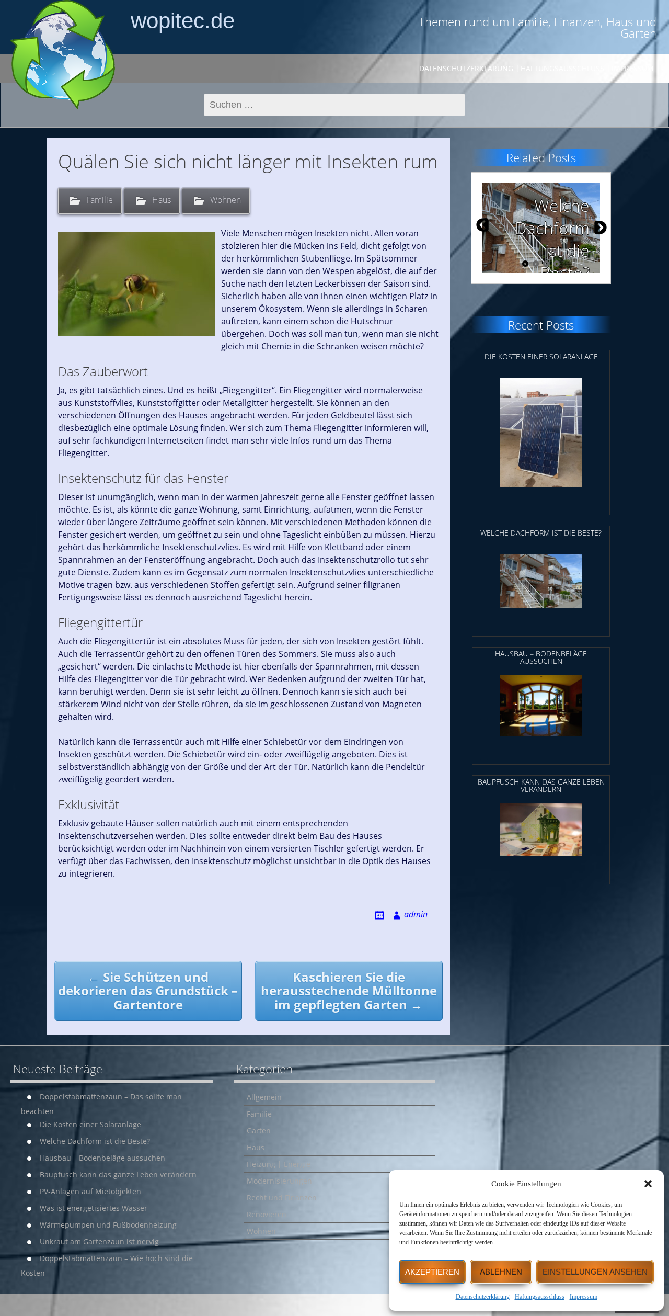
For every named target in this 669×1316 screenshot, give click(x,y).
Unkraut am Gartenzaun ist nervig (99, 1241)
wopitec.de (183, 20)
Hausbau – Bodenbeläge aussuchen (102, 1158)
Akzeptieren (432, 1271)
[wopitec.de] (62, 54)
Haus (161, 200)
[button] (648, 1183)
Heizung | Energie (278, 1164)
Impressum (583, 1296)
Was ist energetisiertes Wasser (93, 1208)
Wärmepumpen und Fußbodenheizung (108, 1225)
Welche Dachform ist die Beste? (95, 1141)
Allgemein (264, 1097)
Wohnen (225, 200)
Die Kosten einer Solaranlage (90, 1124)
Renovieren (266, 1214)
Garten (259, 1131)
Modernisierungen (279, 1181)
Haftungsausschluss (539, 1296)
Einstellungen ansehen (595, 1271)
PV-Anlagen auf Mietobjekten (90, 1191)
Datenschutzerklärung (483, 1296)
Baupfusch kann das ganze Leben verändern (118, 1174)
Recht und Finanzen (282, 1197)
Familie (99, 200)
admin (416, 914)
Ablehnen (501, 1271)
